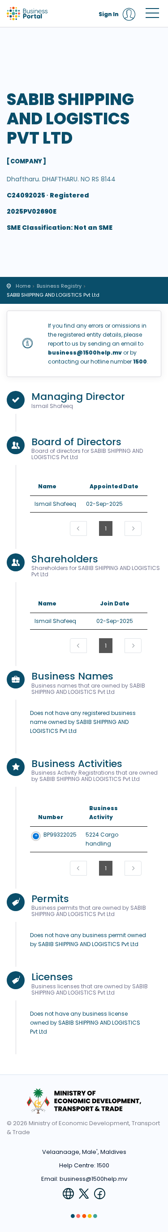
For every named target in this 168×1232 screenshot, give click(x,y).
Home (23, 285)
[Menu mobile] (152, 15)
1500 (103, 1165)
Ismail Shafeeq (55, 504)
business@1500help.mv (93, 1179)
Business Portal (47, 13)
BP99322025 (60, 834)
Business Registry (59, 285)
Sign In (109, 14)
